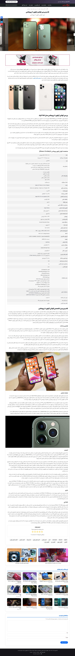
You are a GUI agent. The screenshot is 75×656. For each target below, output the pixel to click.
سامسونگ (28, 540)
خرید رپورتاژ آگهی (24, 5)
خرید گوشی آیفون (36, 540)
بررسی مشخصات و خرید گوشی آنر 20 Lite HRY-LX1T (14, 582)
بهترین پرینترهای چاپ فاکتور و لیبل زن (62, 594)
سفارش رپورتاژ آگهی (42, 652)
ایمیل (67, 637)
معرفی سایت (31, 5)
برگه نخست (49, 5)
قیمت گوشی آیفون (13, 540)
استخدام (38, 652)
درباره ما (31, 652)
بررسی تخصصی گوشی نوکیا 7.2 (63, 607)
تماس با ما (34, 652)
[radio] (42, 532)
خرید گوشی (44, 540)
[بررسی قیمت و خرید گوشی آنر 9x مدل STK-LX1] (14, 589)
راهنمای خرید (44, 5)
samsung (54, 540)
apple (65, 540)
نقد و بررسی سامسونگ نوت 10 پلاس (46, 594)
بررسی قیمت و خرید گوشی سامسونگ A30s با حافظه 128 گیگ (30, 582)
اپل (49, 540)
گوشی (65, 542)
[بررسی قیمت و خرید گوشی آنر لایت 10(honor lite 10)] (30, 589)
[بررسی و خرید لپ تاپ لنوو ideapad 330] (45, 576)
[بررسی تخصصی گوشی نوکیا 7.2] (61, 602)
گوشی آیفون (59, 542)
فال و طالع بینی (37, 5)
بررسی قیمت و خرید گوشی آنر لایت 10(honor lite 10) (31, 595)
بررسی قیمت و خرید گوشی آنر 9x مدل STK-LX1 (14, 595)
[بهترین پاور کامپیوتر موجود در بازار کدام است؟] (14, 602)
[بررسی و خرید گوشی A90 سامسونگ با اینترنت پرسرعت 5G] (45, 602)
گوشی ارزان (47, 542)
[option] (37, 34)
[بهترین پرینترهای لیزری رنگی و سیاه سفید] (61, 576)
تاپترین (26, 650)
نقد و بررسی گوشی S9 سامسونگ (31, 607)
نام (67, 632)
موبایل (39, 9)
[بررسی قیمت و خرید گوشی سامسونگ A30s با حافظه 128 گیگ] (30, 576)
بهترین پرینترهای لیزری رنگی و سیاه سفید (61, 581)
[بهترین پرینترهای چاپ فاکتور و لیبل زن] (61, 589)
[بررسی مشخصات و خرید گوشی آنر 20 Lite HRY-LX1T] (14, 576)
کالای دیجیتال (43, 9)
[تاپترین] (66, 5)
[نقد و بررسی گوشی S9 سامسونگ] (30, 602)
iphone (60, 540)
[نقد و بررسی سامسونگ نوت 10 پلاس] (45, 589)
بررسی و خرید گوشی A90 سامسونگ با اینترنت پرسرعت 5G (46, 608)
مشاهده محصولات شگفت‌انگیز (11, 1)
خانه (46, 9)
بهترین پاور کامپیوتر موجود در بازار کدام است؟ (15, 608)
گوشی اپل (53, 542)
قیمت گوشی (22, 540)
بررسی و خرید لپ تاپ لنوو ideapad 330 (46, 581)
